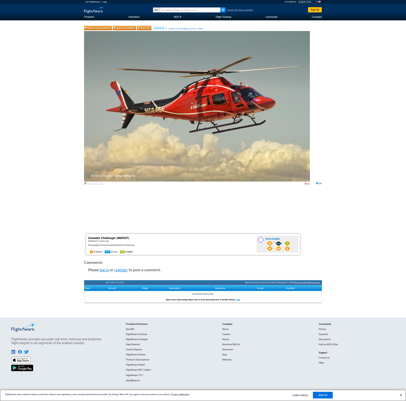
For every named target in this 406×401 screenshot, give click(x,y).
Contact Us (324, 357)
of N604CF (96, 252)
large (98, 184)
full (103, 184)
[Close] (400, 395)
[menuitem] (89, 17)
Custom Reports (134, 349)
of (112, 252)
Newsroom (227, 349)
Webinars (227, 359)
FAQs (321, 363)
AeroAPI (130, 329)
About (225, 329)
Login (104, 2)
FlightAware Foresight (137, 339)
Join (238, 300)
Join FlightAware (92, 2)
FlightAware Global (135, 364)
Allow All (322, 395)
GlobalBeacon (133, 380)
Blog (224, 354)
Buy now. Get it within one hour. (307, 282)
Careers (226, 334)
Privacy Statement (180, 394)
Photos (322, 329)
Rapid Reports (133, 344)
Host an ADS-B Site (328, 344)
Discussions (325, 339)
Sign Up (315, 9)
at (127, 252)
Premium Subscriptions (137, 359)
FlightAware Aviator (136, 354)
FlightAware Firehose (136, 334)
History (225, 339)
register (121, 269)
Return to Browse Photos (99, 28)
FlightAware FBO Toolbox (138, 370)
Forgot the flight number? (240, 10)
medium (90, 184)
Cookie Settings (300, 395)
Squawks (323, 334)
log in (104, 269)
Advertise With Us (231, 344)
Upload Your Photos (125, 28)
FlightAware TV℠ (134, 375)
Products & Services (137, 324)
